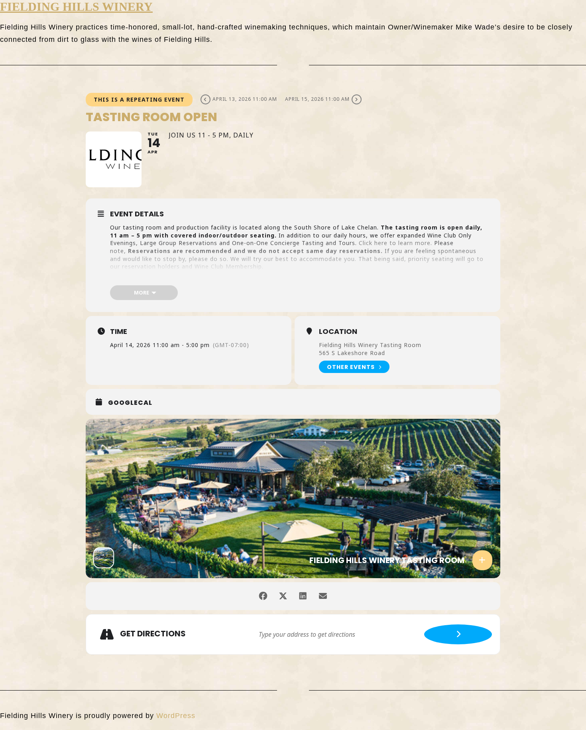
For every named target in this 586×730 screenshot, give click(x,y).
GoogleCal (130, 403)
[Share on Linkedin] (303, 596)
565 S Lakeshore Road (352, 353)
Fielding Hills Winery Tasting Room (370, 345)
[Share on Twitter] (283, 596)
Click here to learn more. (394, 243)
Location (338, 331)
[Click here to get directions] (458, 634)
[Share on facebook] (263, 596)
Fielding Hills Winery (76, 6)
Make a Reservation (144, 280)
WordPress (175, 716)
